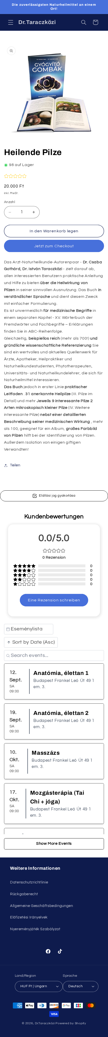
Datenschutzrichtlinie (29, 882)
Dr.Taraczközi (45, 1023)
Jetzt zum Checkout (54, 246)
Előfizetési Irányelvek (29, 917)
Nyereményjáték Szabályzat (35, 929)
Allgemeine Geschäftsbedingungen (41, 906)
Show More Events (54, 843)
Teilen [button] (15, 465)
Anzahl (9, 202)
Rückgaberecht (24, 894)
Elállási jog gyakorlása (57, 495)
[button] (10, 22)
